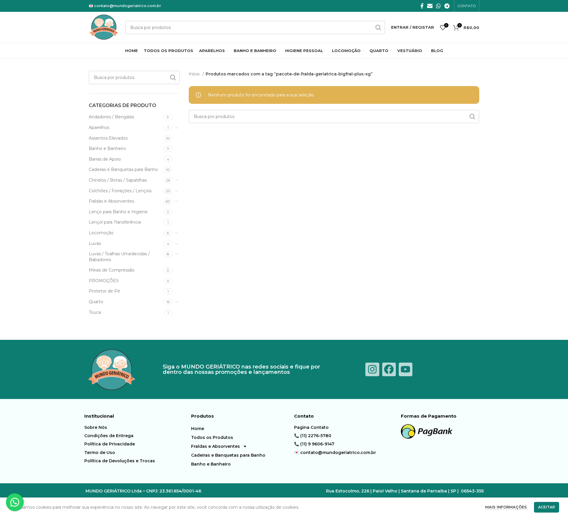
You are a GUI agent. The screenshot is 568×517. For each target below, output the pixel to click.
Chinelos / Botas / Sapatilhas (118, 180)
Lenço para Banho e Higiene (118, 211)
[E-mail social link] (429, 5)
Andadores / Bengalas (111, 116)
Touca (95, 312)
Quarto (96, 301)
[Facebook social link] (422, 5)
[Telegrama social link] (447, 5)
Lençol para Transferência (115, 222)
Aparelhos (99, 127)
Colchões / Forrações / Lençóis (120, 190)
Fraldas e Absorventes (111, 201)
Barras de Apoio (105, 159)
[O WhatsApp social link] (438, 5)
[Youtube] (405, 369)
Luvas (95, 243)
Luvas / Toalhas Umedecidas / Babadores (119, 256)
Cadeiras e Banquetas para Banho (123, 169)
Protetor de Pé (104, 291)
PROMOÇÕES (104, 280)
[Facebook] (389, 369)
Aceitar (546, 507)
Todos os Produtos (212, 437)
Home (197, 428)
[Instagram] (372, 369)
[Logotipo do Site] (104, 27)
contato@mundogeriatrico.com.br (127, 6)
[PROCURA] (173, 77)
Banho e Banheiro (107, 148)
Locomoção (101, 232)
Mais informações (506, 507)
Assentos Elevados (108, 138)
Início (195, 74)
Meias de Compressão (112, 270)
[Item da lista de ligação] (136, 427)
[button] (15, 502)
